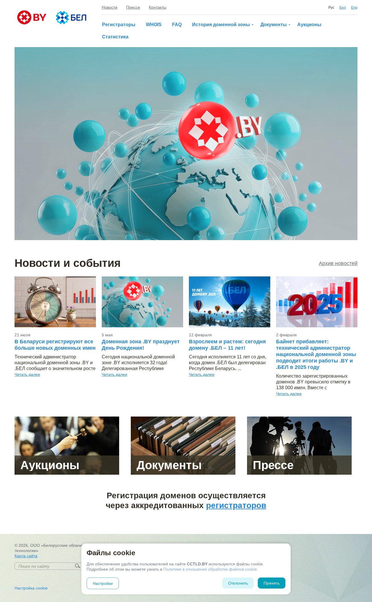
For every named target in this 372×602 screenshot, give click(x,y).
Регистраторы (118, 24)
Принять (272, 583)
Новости (109, 7)
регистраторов (236, 505)
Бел (342, 8)
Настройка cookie (31, 588)
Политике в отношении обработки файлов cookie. (210, 569)
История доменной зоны (221, 24)
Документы (273, 24)
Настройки (103, 583)
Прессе (133, 7)
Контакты (157, 7)
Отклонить (238, 583)
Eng (354, 8)
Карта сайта (26, 555)
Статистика (115, 36)
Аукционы (309, 24)
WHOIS (154, 24)
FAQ (177, 24)
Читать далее (27, 374)
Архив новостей (338, 263)
